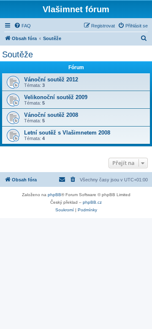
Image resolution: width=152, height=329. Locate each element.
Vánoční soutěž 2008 (51, 115)
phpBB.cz (92, 202)
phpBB (54, 194)
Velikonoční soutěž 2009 (55, 97)
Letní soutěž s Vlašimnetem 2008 (67, 132)
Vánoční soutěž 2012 (51, 79)
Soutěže (17, 54)
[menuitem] (22, 26)
